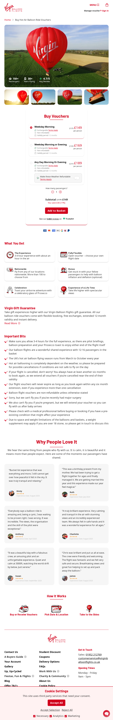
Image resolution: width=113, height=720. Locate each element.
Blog (7, 681)
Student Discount (50, 652)
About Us (44, 681)
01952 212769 (94, 654)
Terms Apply (53, 130)
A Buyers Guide (13, 656)
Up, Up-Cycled (12, 671)
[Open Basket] (107, 4)
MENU (93, 5)
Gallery (8, 666)
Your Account (12, 661)
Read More (10, 323)
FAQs (42, 666)
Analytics (58, 716)
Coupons (44, 656)
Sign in (105, 10)
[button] (106, 713)
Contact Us (11, 652)
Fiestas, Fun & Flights (17, 676)
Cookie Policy (47, 685)
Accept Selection (50, 710)
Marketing (74, 716)
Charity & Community (52, 676)
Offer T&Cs (11, 685)
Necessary (43, 716)
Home (7, 19)
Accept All (56, 702)
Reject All (67, 710)
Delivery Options (49, 661)
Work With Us (47, 671)
